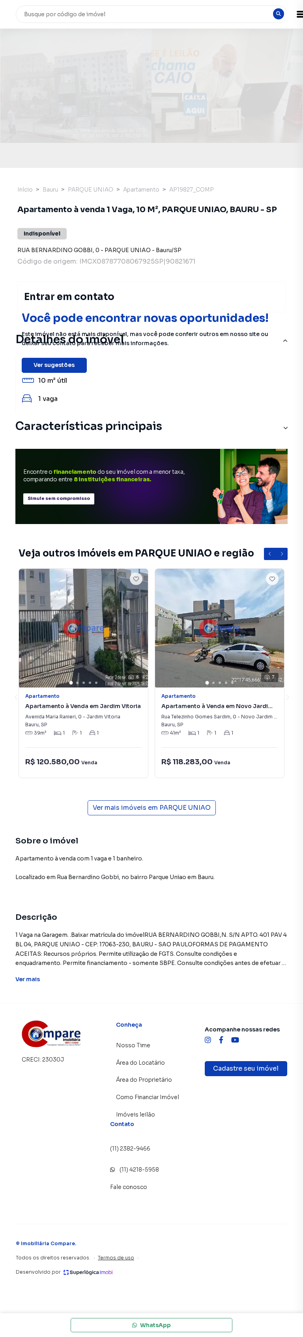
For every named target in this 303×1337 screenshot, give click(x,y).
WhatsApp (155, 1325)
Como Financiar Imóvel (147, 1097)
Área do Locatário (140, 1062)
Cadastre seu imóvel (246, 1068)
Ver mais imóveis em (152, 807)
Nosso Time (133, 1045)
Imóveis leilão (135, 1114)
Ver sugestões (54, 364)
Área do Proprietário (144, 1079)
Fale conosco (128, 1187)
